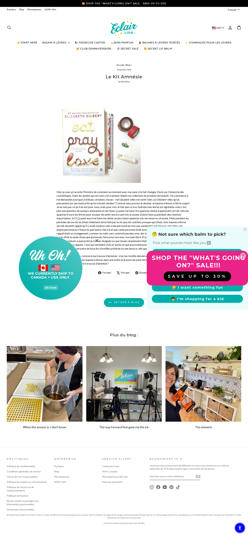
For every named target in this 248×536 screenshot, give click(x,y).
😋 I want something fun (197, 287)
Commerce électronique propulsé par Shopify (124, 523)
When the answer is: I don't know (44, 427)
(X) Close (50, 287)
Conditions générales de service (24, 471)
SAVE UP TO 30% (197, 276)
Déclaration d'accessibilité (20, 509)
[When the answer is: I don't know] (44, 384)
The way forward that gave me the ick (124, 427)
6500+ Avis (50, 9)
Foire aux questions (112, 481)
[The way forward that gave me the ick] (124, 384)
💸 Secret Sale (128, 48)
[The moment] (203, 384)
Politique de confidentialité (21, 466)
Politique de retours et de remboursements (20, 489)
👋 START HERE (27, 42)
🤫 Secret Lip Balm (158, 48)
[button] (240, 528)
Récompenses (34, 9)
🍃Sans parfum (121, 42)
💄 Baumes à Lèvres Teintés (159, 42)
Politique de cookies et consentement (27, 481)
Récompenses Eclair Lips (115, 476)
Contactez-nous (110, 466)
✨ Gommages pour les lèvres (208, 42)
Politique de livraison (18, 495)
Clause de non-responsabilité (22, 476)
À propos (11, 9)
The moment (203, 427)
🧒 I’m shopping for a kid (197, 299)
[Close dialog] (97, 240)
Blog (21, 9)
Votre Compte (109, 471)
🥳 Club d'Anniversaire (94, 48)
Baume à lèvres (54, 42)
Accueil (120, 65)
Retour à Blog (126, 302)
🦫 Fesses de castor (90, 42)
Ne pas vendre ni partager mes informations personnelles (23, 502)
